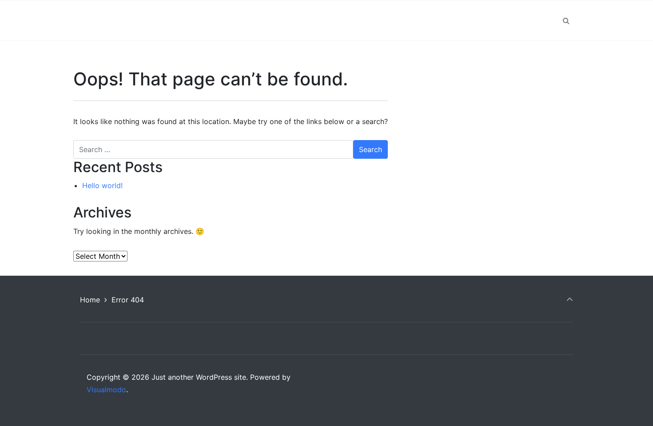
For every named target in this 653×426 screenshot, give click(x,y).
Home (90, 299)
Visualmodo (106, 389)
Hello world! (102, 185)
